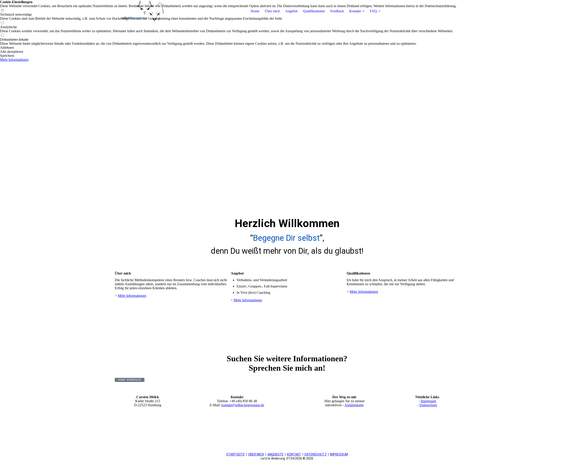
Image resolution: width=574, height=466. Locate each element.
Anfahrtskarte (354, 405)
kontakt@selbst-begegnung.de (242, 405)
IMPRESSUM (339, 454)
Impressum (428, 401)
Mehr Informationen (132, 296)
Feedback (337, 11)
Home (255, 11)
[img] (143, 11)
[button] (228, 48)
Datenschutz (428, 405)
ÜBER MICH (256, 454)
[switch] (2, 23)
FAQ (373, 11)
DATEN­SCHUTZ (315, 454)
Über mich (272, 11)
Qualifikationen (314, 11)
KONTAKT (294, 454)
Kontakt (355, 11)
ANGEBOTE (275, 454)
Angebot (291, 11)
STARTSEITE (235, 454)
